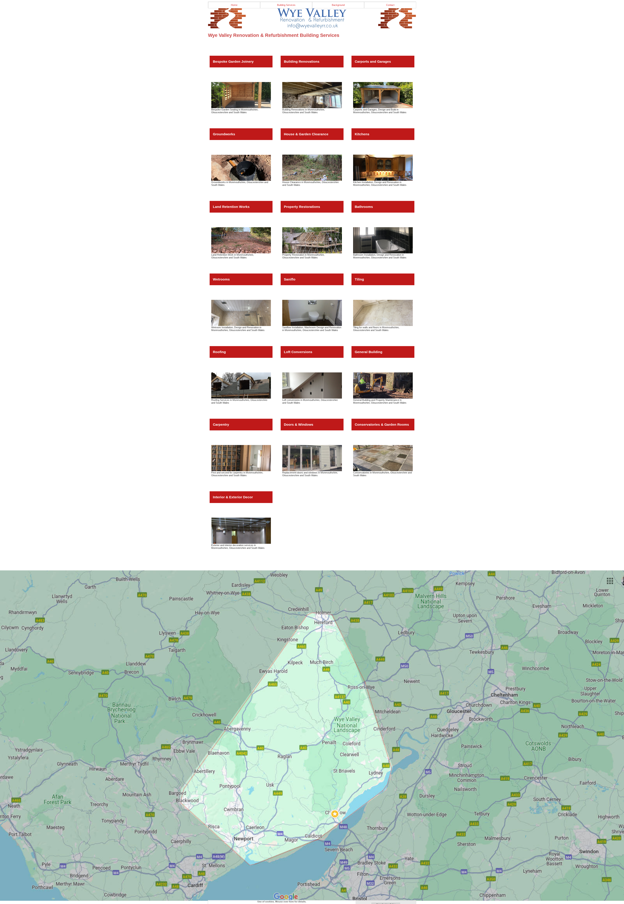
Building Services (286, 5)
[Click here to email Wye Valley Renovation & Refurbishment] (312, 18)
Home (234, 5)
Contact (390, 5)
